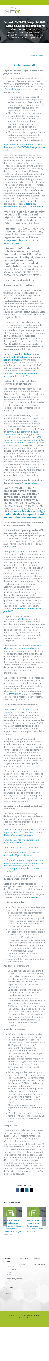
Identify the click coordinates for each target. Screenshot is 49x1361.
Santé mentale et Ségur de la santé (21, 847)
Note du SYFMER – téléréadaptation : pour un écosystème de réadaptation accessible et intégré (9, 1212)
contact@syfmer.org (11, 1279)
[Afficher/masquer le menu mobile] (45, 10)
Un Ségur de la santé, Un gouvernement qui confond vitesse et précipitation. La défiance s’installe (23, 863)
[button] (5, 1221)
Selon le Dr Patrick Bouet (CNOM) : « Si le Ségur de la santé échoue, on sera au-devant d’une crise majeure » (24, 832)
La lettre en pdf (24, 65)
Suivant (41, 55)
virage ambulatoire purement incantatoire (22, 241)
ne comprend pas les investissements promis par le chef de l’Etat (21, 373)
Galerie (16, 1212)
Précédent (33, 55)
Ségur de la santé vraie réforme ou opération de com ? (21, 841)
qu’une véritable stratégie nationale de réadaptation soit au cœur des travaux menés (24, 514)
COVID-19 (8, 1293)
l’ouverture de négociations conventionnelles (23, 647)
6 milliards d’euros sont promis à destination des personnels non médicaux (22, 357)
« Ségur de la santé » (13, 89)
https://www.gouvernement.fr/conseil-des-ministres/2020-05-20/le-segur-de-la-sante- (24, 147)
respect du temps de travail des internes (21, 711)
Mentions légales (39, 1264)
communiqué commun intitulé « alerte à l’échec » (20, 433)
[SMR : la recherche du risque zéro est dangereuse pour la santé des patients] (36, 1212)
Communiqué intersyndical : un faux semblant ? (22, 869)
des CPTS (19, 618)
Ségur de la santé (15, 551)
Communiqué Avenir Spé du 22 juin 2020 (24, 610)
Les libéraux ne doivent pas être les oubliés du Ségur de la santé (21, 854)
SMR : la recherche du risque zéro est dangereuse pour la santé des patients (33, 1212)
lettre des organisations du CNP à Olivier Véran (23, 205)
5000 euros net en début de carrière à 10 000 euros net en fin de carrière (23, 440)
